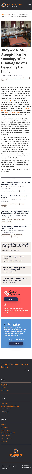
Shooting (27, 78)
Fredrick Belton (6, 100)
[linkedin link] (28, 370)
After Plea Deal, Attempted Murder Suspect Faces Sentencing (14, 279)
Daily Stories (9, 78)
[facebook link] (25, 370)
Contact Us (4, 441)
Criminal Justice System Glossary (10, 406)
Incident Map (4, 411)
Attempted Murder (6, 234)
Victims (9, 221)
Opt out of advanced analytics (8, 466)
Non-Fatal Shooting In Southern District (13, 258)
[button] (29, 5)
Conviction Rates (5, 409)
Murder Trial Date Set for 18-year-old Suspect (14, 197)
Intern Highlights (5, 435)
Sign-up (10, 299)
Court (7, 14)
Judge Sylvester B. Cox (12, 112)
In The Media (4, 427)
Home (3, 14)
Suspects (4, 80)
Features (3, 387)
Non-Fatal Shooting (18, 78)
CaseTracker (4, 403)
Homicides (16, 204)
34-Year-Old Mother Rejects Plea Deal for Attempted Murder (15, 227)
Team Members (5, 430)
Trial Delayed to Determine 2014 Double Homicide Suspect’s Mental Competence (15, 212)
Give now (16, 343)
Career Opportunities (6, 438)
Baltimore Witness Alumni (8, 433)
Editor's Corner (5, 390)
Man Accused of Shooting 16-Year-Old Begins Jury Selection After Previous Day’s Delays (15, 246)
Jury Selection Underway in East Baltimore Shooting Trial (13, 268)
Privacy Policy (4, 468)
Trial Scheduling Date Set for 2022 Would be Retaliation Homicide (15, 183)
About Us (3, 424)
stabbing (22, 219)
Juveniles (22, 204)
